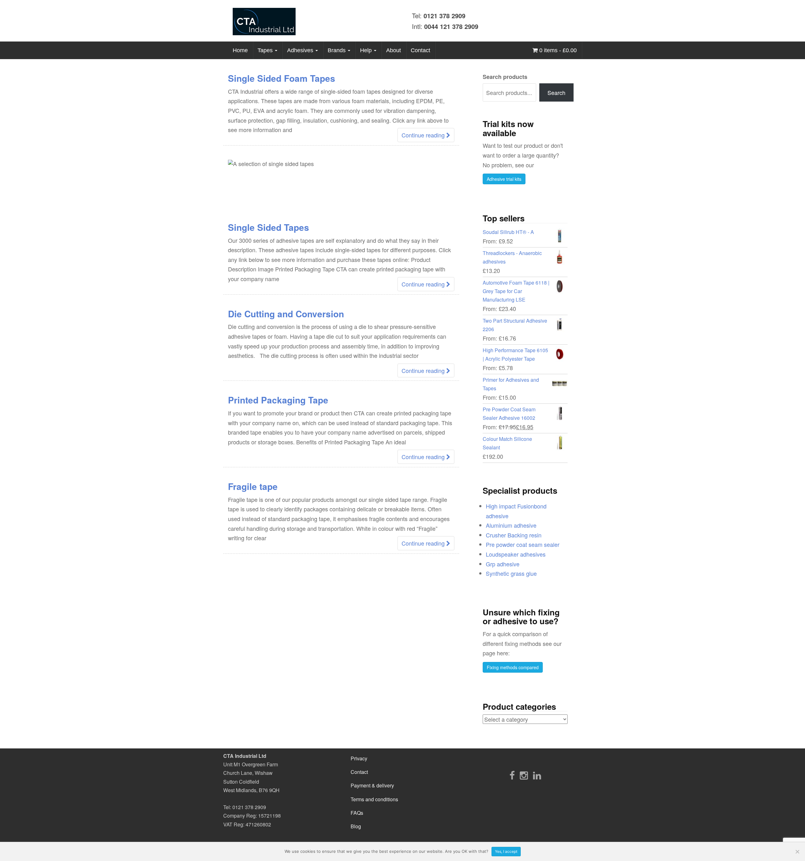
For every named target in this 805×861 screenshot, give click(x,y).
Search (556, 92)
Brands (337, 50)
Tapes (266, 50)
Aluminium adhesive (511, 525)
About (393, 50)
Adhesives (301, 50)
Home (240, 50)
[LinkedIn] (537, 775)
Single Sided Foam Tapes (281, 78)
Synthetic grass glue (511, 573)
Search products (505, 77)
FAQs (357, 812)
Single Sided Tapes (268, 227)
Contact (420, 50)
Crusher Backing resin (513, 535)
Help (366, 50)
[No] (797, 851)
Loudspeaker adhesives (516, 554)
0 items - (557, 50)
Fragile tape (253, 486)
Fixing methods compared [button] (513, 667)
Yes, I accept (506, 851)
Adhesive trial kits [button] (504, 179)
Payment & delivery (372, 785)
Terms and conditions (374, 799)
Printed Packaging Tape (278, 399)
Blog (356, 826)
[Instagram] (524, 775)
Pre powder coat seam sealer (522, 544)
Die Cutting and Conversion (286, 313)
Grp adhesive (502, 564)
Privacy (359, 758)
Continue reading (424, 135)
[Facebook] (512, 775)
